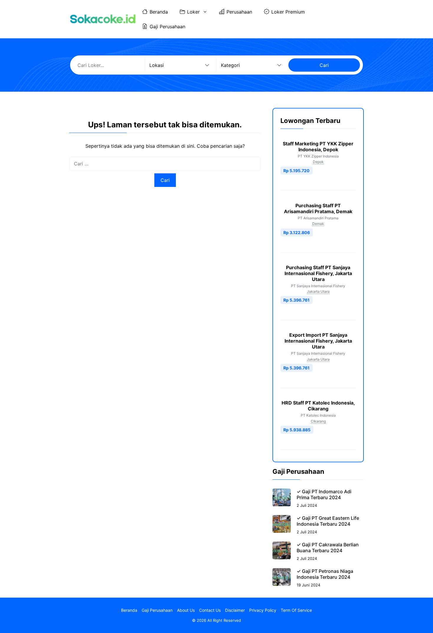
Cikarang (318, 421)
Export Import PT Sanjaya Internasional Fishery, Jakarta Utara (318, 341)
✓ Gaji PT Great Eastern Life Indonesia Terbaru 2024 (328, 521)
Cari (324, 65)
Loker (193, 12)
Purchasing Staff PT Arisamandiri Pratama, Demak (318, 208)
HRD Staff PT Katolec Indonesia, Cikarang (318, 406)
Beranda (159, 12)
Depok (318, 162)
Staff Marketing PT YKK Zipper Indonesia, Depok (318, 146)
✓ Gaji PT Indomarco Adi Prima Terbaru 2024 (324, 494)
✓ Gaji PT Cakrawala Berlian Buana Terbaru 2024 (328, 547)
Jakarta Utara (318, 291)
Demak (318, 223)
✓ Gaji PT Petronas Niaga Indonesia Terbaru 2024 (325, 574)
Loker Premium (288, 12)
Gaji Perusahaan (167, 26)
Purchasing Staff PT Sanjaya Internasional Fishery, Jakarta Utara (318, 273)
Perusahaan (239, 12)
